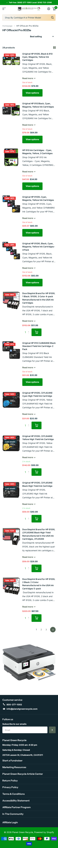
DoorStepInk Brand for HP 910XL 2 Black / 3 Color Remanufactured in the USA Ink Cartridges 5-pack (38, 584)
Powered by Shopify (44, 832)
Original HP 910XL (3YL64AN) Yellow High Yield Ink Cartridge (38, 437)
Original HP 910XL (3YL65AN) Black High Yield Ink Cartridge (37, 484)
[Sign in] (48, 8)
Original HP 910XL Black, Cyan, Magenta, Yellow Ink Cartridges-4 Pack (38, 246)
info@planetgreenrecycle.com (22, 709)
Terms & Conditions (13, 793)
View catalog (4, 8)
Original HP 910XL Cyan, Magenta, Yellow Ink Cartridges (38, 198)
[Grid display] (54, 48)
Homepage (7, 26)
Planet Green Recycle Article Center (22, 773)
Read (27, 78)
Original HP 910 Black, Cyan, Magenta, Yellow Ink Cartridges (38, 105)
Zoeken (52, 17)
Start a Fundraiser (12, 760)
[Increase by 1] (29, 329)
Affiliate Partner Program (16, 807)
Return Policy (10, 780)
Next (53, 629)
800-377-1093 (14, 704)
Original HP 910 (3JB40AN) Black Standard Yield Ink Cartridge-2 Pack (39, 346)
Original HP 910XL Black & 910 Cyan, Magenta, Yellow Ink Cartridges (37, 56)
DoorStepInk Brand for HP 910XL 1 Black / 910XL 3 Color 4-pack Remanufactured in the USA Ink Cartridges (38, 298)
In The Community (12, 813)
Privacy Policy (10, 787)
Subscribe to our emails (14, 724)
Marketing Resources (14, 767)
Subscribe (52, 730)
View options (32, 93)
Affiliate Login (10, 822)
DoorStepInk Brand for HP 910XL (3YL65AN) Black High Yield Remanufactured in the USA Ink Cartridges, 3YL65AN (38, 534)
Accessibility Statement (16, 800)
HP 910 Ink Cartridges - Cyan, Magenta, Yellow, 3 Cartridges (37, 152)
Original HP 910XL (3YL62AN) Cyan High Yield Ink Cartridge (37, 394)
